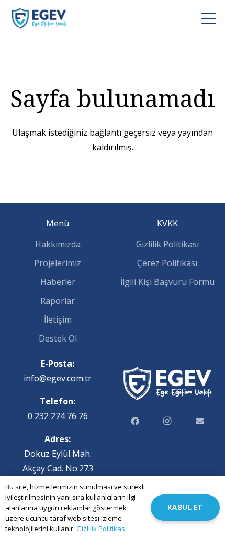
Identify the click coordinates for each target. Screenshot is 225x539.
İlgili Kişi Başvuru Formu (167, 282)
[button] (209, 18)
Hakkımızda (58, 244)
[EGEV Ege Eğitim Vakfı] (39, 18)
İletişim (58, 319)
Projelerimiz (57, 263)
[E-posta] (200, 421)
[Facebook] (135, 421)
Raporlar (57, 300)
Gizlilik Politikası (167, 244)
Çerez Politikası (167, 263)
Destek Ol (58, 338)
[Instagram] (167, 421)
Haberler (57, 282)
